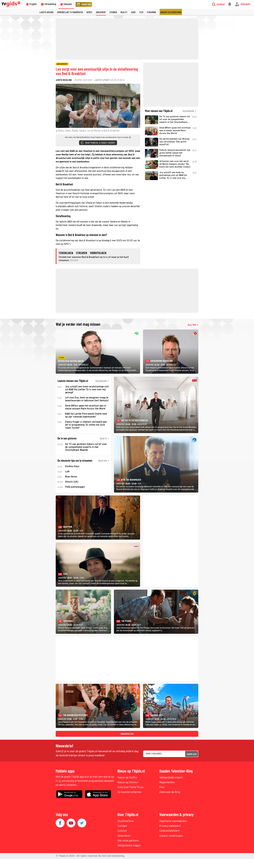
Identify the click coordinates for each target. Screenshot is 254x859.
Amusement (101, 12)
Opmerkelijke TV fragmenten (70, 12)
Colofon (122, 831)
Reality (124, 12)
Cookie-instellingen (171, 836)
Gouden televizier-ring (170, 12)
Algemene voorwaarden (173, 821)
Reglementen (167, 782)
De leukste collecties (129, 792)
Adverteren (124, 836)
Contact (122, 826)
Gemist (89, 12)
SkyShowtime (125, 821)
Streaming (151, 12)
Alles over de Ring (169, 792)
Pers (161, 787)
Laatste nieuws (46, 12)
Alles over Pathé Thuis (130, 787)
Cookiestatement (169, 831)
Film (141, 12)
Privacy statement (170, 826)
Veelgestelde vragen (171, 777)
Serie (133, 12)
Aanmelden (192, 754)
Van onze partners (128, 841)
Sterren (113, 12)
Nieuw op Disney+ (128, 782)
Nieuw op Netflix (127, 777)
